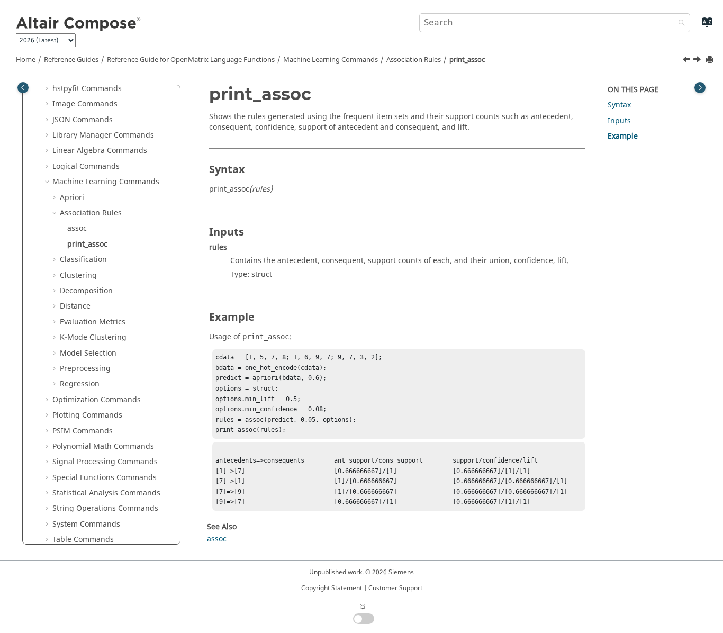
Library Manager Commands (103, 135)
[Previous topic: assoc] (687, 61)
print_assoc (467, 60)
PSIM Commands (82, 431)
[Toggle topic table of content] (700, 87)
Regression (80, 384)
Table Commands (83, 539)
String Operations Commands (105, 508)
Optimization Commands (96, 399)
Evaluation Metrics (92, 322)
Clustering (78, 275)
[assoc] (687, 61)
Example (623, 136)
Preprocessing (85, 368)
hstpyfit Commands (87, 88)
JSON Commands (82, 119)
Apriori (72, 197)
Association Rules (413, 60)
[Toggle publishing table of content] (23, 87)
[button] (48, 89)
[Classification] (698, 61)
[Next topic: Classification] (698, 61)
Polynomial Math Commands (103, 446)
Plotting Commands (87, 415)
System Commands (86, 524)
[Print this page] (711, 60)
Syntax (619, 105)
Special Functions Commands (104, 477)
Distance (75, 306)
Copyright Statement (331, 588)
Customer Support (395, 588)
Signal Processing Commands (105, 461)
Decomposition (86, 290)
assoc (77, 228)
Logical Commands (86, 166)
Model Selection (88, 353)
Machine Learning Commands (330, 60)
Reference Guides (71, 60)
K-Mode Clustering (93, 337)
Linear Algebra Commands (99, 150)
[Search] (679, 23)
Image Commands (85, 104)
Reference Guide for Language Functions (191, 60)
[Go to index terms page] (696, 27)
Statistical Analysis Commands (106, 493)
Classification (83, 259)
